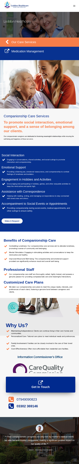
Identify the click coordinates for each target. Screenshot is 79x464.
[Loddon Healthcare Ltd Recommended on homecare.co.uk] (13, 312)
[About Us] (40, 363)
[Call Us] (11, 401)
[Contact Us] (40, 383)
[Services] (7, 52)
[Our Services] (7, 43)
